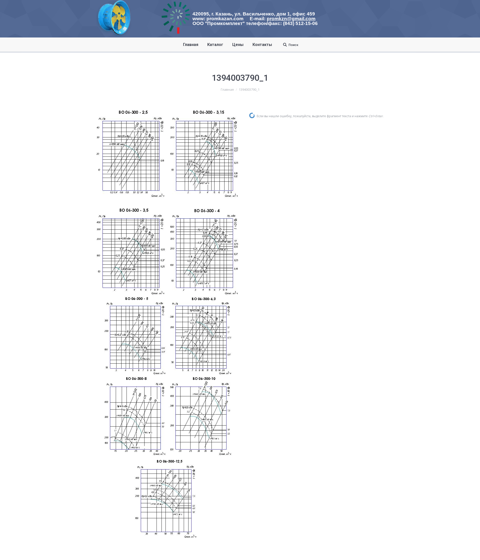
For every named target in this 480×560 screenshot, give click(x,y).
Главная (227, 89)
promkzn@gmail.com (291, 18)
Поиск (293, 45)
